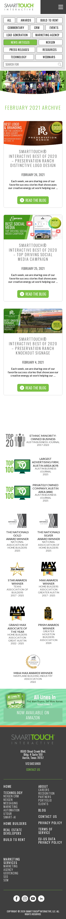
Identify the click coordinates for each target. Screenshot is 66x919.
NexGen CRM (11, 796)
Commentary (16, 28)
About (43, 786)
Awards (26, 20)
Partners (44, 797)
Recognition (46, 793)
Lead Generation (17, 35)
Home (8, 786)
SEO (6, 877)
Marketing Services (12, 861)
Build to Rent (49, 20)
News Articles (20, 42)
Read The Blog (36, 200)
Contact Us (47, 816)
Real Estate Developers (13, 831)
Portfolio (45, 800)
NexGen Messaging (11, 801)
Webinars (49, 57)
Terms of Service (45, 831)
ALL (9, 20)
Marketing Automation (12, 808)
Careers (43, 790)
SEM (6, 880)
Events (54, 28)
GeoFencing (11, 873)
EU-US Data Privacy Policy (50, 841)
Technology (18, 57)
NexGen (50, 42)
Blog (42, 810)
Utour (8, 814)
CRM (36, 28)
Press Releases (19, 50)
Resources (49, 50)
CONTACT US (33, 769)
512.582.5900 (33, 764)
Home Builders (15, 823)
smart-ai (10, 817)
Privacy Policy (50, 822)
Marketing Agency (47, 35)
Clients (43, 804)
